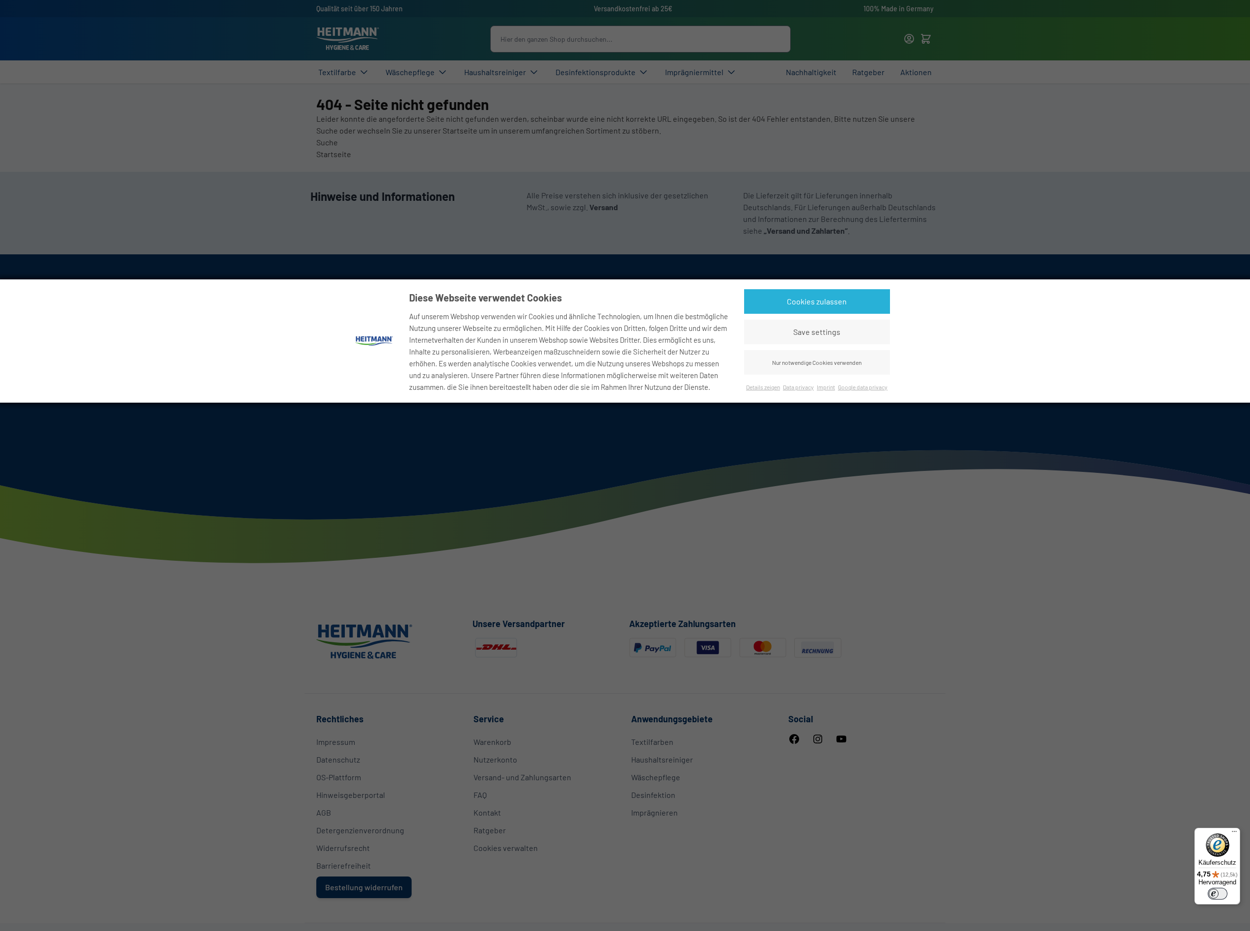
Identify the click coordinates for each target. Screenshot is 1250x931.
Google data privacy (863, 386)
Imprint (826, 386)
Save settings (816, 331)
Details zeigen (763, 386)
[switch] (1217, 894)
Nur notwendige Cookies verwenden (816, 362)
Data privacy (798, 386)
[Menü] (1234, 834)
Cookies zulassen (817, 301)
